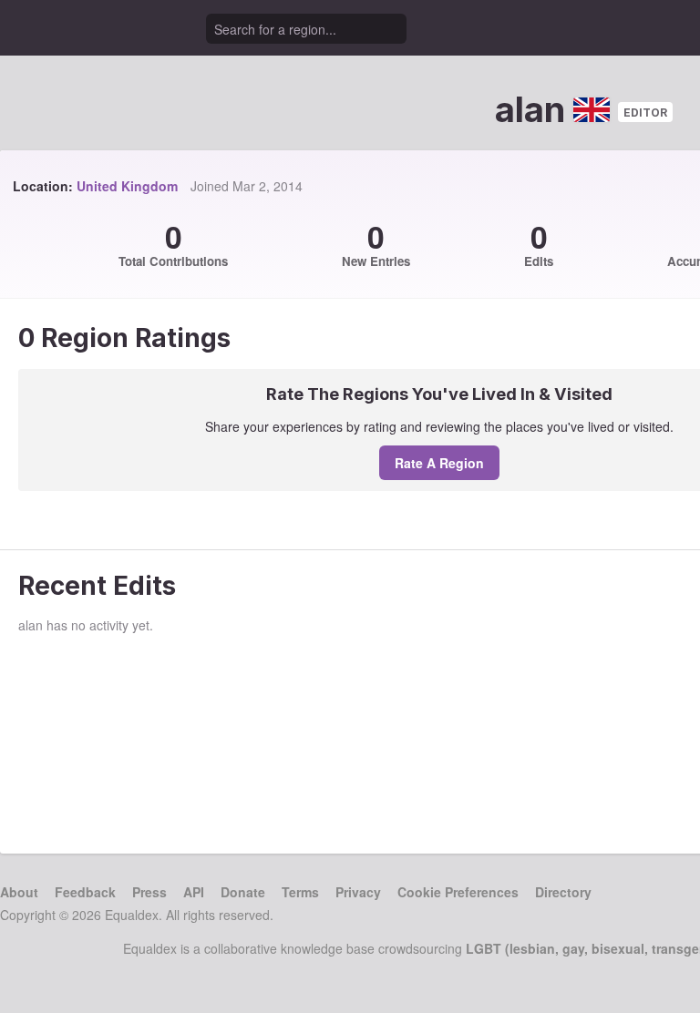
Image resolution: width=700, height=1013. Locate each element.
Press (149, 892)
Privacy (358, 892)
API (193, 892)
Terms (300, 892)
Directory (563, 892)
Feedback (85, 892)
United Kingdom (127, 186)
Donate (243, 892)
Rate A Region (439, 463)
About (19, 892)
